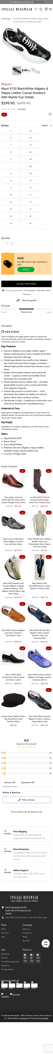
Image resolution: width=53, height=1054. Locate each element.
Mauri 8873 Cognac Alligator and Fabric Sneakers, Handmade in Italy (13, 632)
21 (30, 209)
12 (10, 180)
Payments (5, 965)
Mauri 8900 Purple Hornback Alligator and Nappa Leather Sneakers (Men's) (39, 677)
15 (30, 188)
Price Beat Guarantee (10, 961)
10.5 (30, 166)
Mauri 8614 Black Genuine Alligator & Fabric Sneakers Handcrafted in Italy (40, 719)
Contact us (27, 933)
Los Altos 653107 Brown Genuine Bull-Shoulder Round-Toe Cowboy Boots (39, 499)
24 (11, 223)
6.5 (31, 138)
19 (30, 202)
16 (11, 195)
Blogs (25, 936)
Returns (4, 957)
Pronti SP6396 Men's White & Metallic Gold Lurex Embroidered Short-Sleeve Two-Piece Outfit (40, 543)
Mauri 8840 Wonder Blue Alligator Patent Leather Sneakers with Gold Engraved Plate (39, 634)
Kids (3, 936)
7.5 (30, 145)
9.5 (31, 159)
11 (10, 173)
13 (30, 180)
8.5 (30, 152)
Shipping (5, 954)
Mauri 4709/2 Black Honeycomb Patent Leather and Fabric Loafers (13, 677)
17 (30, 195)
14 (11, 188)
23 (30, 216)
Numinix (24, 1018)
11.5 (30, 173)
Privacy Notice (7, 969)
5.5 (30, 131)
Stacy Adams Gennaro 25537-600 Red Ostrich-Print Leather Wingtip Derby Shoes (13, 499)
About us (26, 929)
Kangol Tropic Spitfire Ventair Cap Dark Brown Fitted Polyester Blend (13, 719)
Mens (3, 929)
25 (30, 223)
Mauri (6, 84)
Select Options (26, 283)
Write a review (28, 800)
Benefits (26, 940)
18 (10, 202)
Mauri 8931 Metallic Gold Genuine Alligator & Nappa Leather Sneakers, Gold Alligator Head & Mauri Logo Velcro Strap (13, 588)
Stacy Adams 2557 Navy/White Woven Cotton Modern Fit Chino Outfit (39, 585)
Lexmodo (44, 1018)
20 (11, 209)
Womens (5, 933)
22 (11, 216)
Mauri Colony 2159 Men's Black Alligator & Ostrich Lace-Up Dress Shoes (13, 541)
